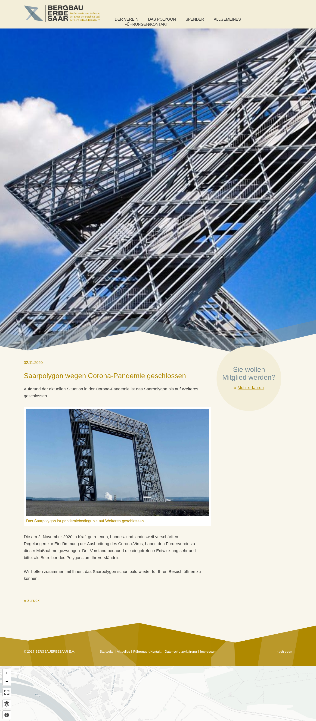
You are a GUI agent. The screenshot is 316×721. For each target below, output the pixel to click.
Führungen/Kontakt (146, 24)
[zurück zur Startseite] (62, 13)
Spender (195, 19)
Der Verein (126, 19)
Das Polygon (162, 19)
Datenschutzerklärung (181, 651)
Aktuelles (123, 651)
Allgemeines (227, 19)
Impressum (208, 651)
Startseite (107, 651)
